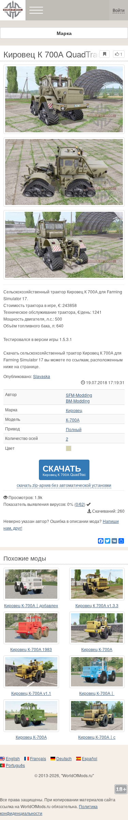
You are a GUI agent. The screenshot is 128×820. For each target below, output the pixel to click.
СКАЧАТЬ (64, 469)
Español (89, 758)
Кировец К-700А (96, 649)
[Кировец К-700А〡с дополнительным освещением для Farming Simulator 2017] (97, 715)
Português (15, 765)
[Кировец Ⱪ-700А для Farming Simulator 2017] (31, 715)
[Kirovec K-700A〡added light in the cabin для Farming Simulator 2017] (31, 584)
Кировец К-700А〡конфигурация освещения (97, 693)
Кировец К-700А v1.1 (31, 693)
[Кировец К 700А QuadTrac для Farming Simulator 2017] (64, 99)
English (13, 758)
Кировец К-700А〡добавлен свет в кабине (31, 605)
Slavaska (41, 376)
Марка (64, 33)
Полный (74, 429)
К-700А (73, 420)
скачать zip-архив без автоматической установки (64, 485)
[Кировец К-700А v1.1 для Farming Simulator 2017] (31, 671)
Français (38, 758)
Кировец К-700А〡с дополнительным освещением (96, 737)
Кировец (74, 410)
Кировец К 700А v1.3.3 (96, 605)
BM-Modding (78, 401)
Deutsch (64, 758)
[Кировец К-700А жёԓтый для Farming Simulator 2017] (97, 628)
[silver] (68, 448)
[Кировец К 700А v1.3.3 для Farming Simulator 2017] (97, 584)
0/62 (80, 504)
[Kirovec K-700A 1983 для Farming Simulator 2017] (31, 628)
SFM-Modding (79, 395)
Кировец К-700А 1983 (31, 649)
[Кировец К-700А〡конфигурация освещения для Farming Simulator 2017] (97, 671)
